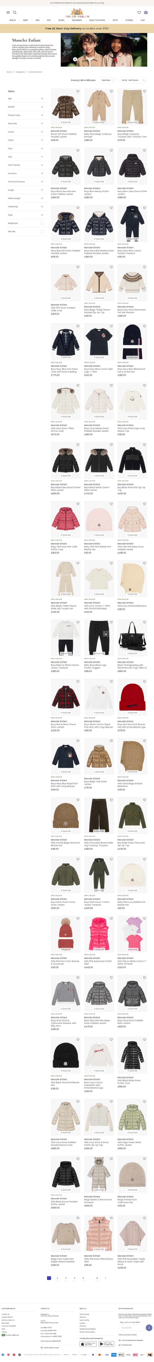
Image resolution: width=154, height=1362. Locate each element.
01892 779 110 (47, 1328)
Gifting (4, 1332)
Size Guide (5, 1323)
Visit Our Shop (84, 1314)
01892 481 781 (56, 1341)
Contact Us (5, 1314)
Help (3, 1329)
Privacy (74, 1355)
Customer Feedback (9, 1326)
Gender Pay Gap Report (88, 1329)
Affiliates (83, 1326)
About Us (83, 1317)
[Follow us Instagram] (8, 1355)
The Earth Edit (127, 1345)
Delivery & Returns (8, 1320)
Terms (66, 1355)
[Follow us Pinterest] (14, 1355)
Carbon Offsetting (10, 1335)
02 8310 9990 (52, 1331)
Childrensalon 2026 (39, 1355)
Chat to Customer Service (50, 1315)
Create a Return (7, 1317)
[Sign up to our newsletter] (149, 1327)
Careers (82, 1323)
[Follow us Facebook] (3, 1355)
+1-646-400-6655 (50, 1334)
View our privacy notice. (128, 1334)
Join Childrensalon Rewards (132, 1340)
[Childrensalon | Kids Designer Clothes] (77, 11)
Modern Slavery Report (87, 1332)
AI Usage (84, 1355)
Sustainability (84, 1320)
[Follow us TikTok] (19, 1355)
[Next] (105, 1278)
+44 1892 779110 (56, 1336)
